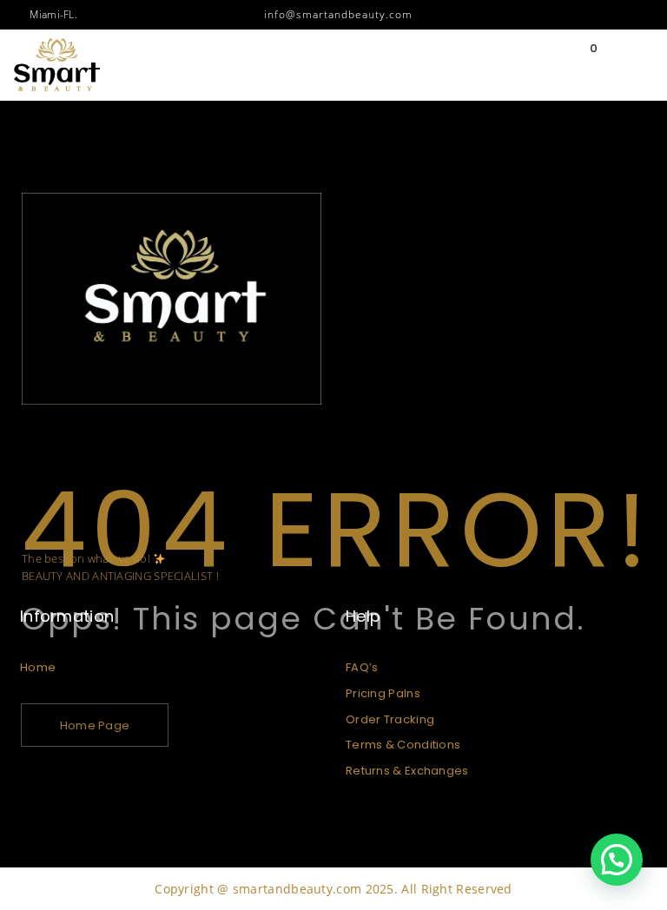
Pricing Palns (383, 693)
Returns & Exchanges (407, 770)
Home (38, 667)
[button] (617, 860)
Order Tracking (390, 719)
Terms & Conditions (403, 744)
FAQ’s (362, 667)
